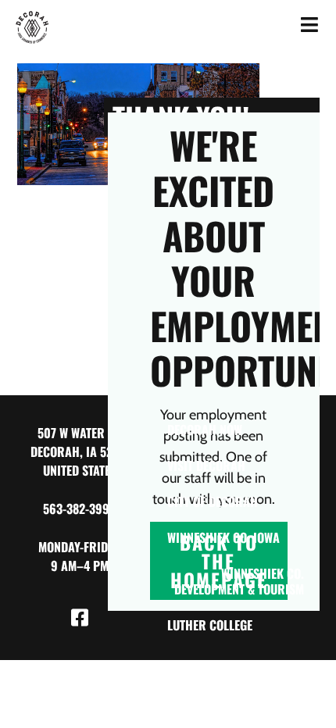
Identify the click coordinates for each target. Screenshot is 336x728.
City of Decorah (212, 501)
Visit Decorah (206, 465)
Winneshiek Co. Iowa (223, 537)
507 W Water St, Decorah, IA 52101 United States (79, 451)
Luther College (209, 625)
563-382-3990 (79, 508)
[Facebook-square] (79, 617)
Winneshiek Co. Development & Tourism (239, 581)
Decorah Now (204, 429)
